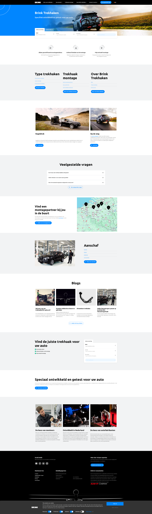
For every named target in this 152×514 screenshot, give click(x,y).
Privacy (36, 478)
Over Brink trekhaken (81, 2)
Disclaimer (37, 477)
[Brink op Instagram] (47, 463)
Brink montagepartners (68, 82)
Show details (89, 511)
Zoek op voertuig (39, 29)
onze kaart (61, 217)
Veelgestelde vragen (39, 475)
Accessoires (86, 257)
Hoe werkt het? (66, 84)
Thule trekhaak (94, 84)
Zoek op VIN (48, 29)
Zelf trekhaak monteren (68, 87)
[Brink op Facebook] (40, 463)
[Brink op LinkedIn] (44, 463)
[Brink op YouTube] (36, 463)
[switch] (61, 512)
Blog (92, 82)
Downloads (37, 480)
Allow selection (115, 507)
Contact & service (93, 2)
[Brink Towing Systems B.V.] (38, 2)
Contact (36, 473)
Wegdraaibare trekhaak (39, 83)
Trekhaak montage (69, 2)
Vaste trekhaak (38, 80)
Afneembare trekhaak (39, 78)
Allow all (115, 503)
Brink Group (93, 87)
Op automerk (59, 2)
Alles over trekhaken (47, 2)
